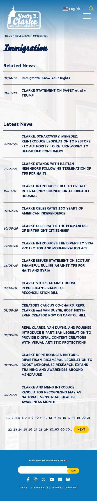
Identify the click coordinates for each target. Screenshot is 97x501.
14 (55, 418)
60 (62, 429)
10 (37, 418)
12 (45, 418)
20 (83, 418)
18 (73, 418)
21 (88, 418)
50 (57, 429)
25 (25, 429)
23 (15, 429)
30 (51, 429)
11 (41, 418)
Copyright (71, 487)
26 (30, 429)
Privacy (56, 487)
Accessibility (39, 487)
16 (64, 418)
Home (8, 35)
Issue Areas (22, 35)
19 (78, 418)
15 (59, 418)
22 (10, 429)
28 (40, 429)
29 (46, 429)
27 (35, 429)
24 (20, 429)
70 (68, 429)
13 (50, 418)
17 (69, 418)
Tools (23, 487)
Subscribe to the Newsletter (48, 460)
